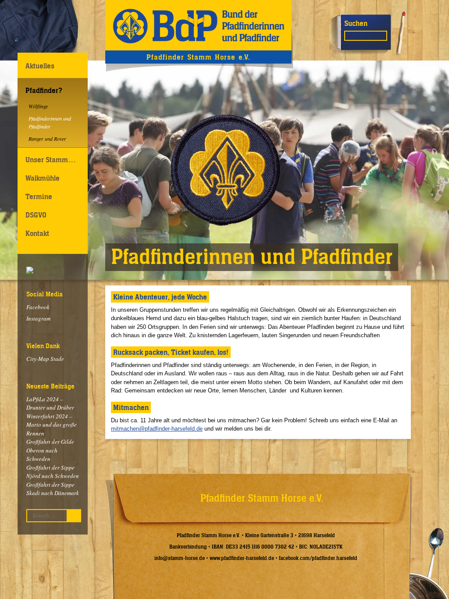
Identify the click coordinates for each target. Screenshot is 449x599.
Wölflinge (38, 106)
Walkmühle (42, 178)
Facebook (38, 307)
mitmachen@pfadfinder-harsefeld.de (157, 428)
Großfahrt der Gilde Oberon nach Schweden (50, 450)
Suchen (355, 23)
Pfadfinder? (43, 90)
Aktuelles (39, 65)
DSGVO (35, 214)
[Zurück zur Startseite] (198, 25)
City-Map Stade (45, 359)
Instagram (38, 318)
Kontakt (37, 233)
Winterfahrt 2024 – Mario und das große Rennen (51, 424)
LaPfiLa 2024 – (50, 403)
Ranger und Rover (47, 138)
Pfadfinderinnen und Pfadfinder (50, 122)
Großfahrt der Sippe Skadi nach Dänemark (52, 489)
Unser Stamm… (50, 159)
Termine (38, 196)
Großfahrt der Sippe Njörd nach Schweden (52, 472)
